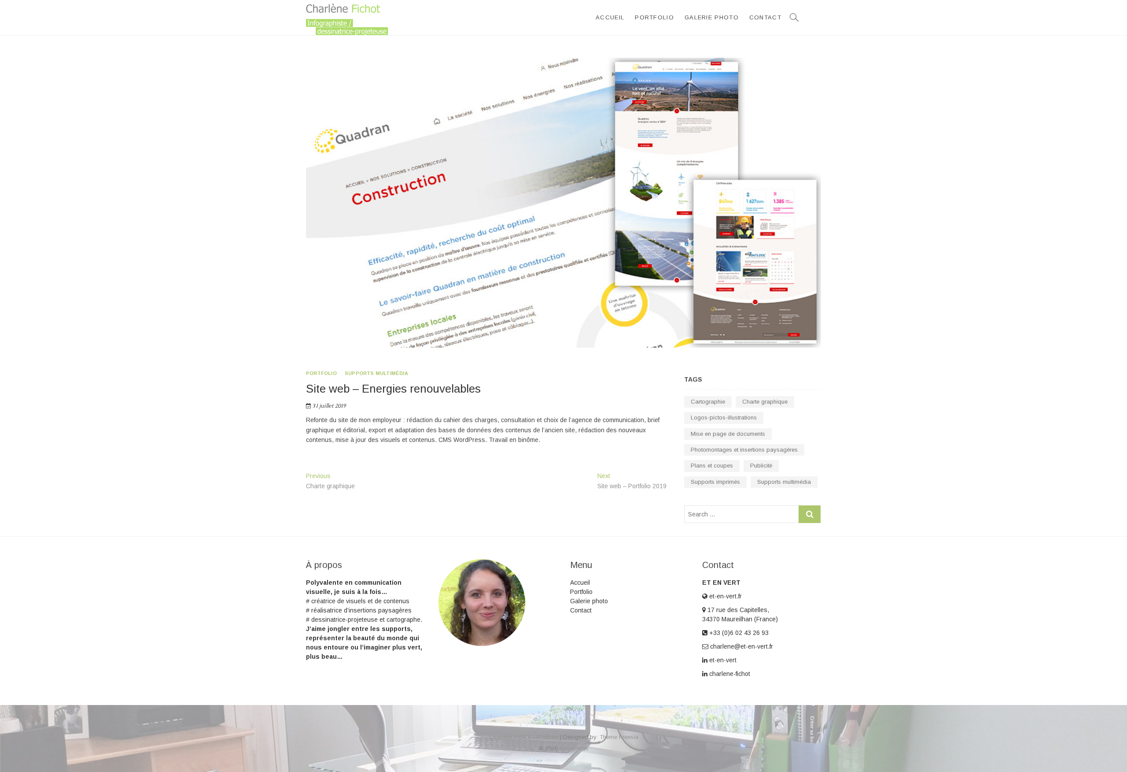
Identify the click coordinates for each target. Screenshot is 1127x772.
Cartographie (708, 401)
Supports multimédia (376, 373)
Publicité (761, 465)
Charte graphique (765, 401)
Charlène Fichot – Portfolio (523, 737)
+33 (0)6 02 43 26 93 (738, 632)
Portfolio (654, 17)
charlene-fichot (728, 673)
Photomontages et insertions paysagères (744, 449)
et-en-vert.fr (724, 596)
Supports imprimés (715, 482)
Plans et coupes (712, 465)
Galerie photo (712, 17)
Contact (765, 17)
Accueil (610, 17)
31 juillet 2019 (328, 406)
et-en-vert (722, 660)
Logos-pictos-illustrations (724, 417)
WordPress (574, 748)
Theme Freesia (619, 737)
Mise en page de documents (728, 434)
